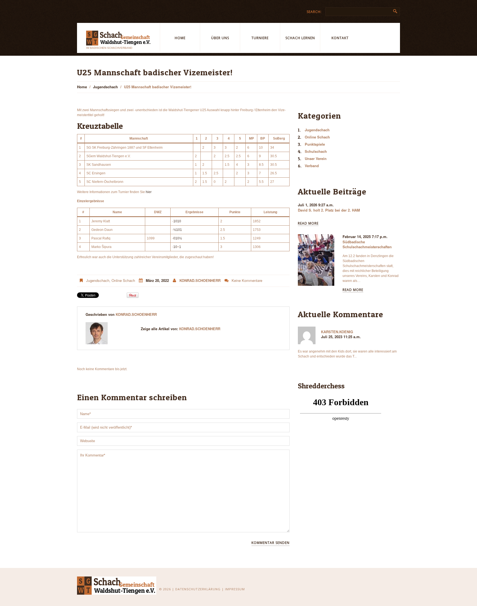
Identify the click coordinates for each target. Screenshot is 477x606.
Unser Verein (316, 158)
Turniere (260, 38)
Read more (308, 223)
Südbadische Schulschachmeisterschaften (367, 244)
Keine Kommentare (247, 280)
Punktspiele (315, 144)
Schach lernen (300, 38)
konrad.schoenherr (200, 280)
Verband (312, 165)
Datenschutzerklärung (198, 589)
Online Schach (123, 280)
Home (180, 38)
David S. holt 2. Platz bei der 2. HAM (329, 210)
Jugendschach (105, 86)
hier (149, 192)
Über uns (220, 38)
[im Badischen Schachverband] (117, 585)
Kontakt (340, 38)
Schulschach (316, 151)
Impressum (235, 589)
